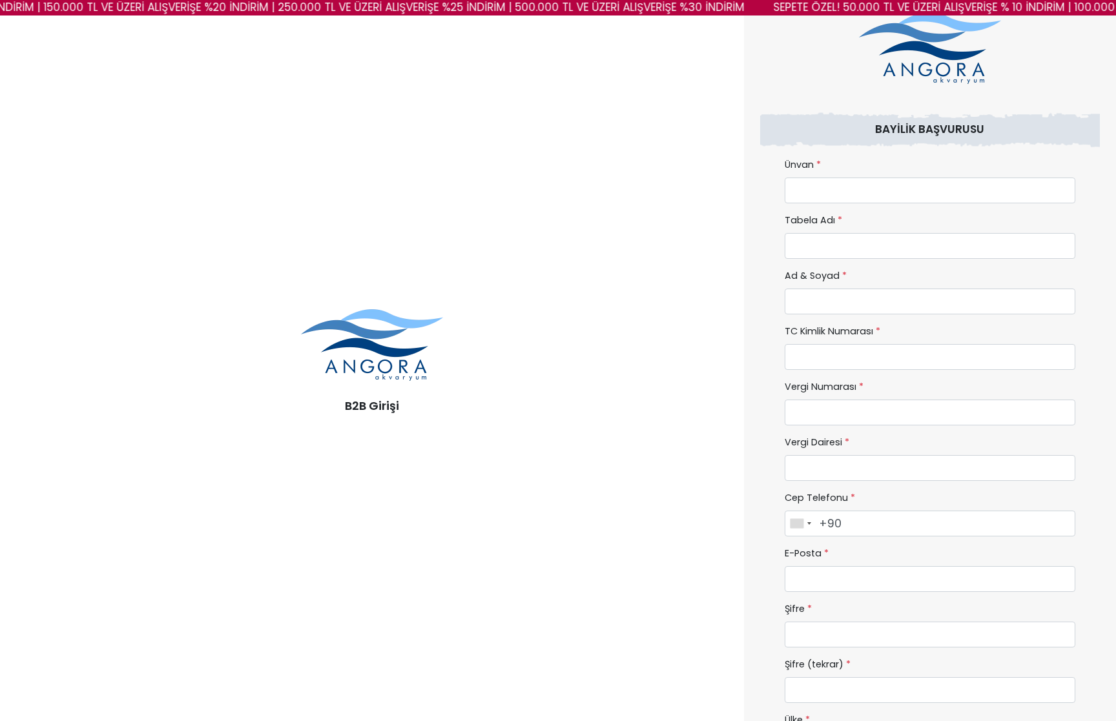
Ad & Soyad (816, 275)
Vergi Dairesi (817, 442)
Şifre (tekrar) (818, 664)
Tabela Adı (813, 220)
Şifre (798, 608)
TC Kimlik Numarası (832, 331)
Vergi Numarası (824, 386)
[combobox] (800, 523)
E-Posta (807, 553)
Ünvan (803, 164)
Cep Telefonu (820, 497)
